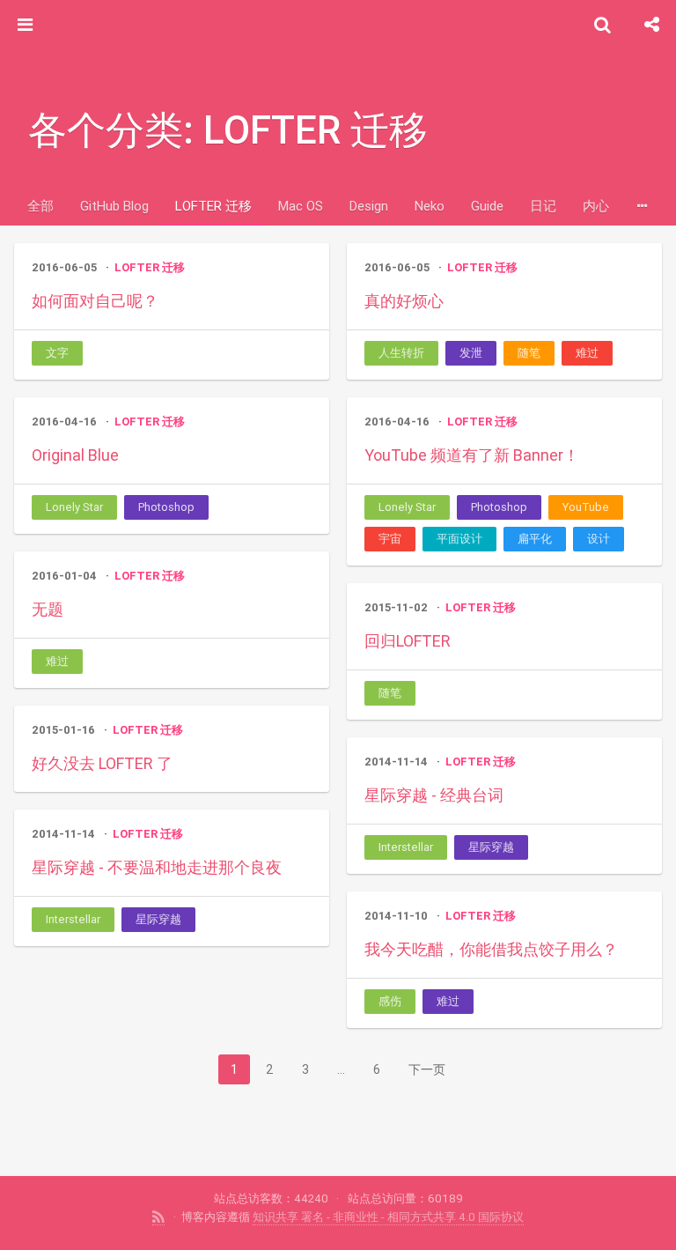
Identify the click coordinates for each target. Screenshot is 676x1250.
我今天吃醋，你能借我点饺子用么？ (491, 949)
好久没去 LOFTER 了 (102, 763)
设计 (598, 538)
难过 (587, 352)
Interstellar (405, 846)
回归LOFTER (407, 641)
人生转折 (401, 352)
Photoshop (166, 506)
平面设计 (459, 538)
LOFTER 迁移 (213, 205)
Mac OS (300, 205)
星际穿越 (491, 846)
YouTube (585, 506)
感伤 (389, 1001)
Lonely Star (74, 506)
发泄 (470, 352)
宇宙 (389, 538)
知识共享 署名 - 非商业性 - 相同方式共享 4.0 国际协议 (388, 1216)
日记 (543, 205)
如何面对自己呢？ (95, 301)
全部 (40, 205)
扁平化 (535, 538)
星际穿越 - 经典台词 (433, 795)
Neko (430, 205)
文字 (57, 352)
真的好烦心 (404, 301)
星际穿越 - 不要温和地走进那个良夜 (157, 867)
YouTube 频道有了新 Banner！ (471, 455)
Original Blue (75, 455)
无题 (47, 609)
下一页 (426, 1069)
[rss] (158, 1217)
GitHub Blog (114, 205)
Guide (487, 205)
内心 (596, 205)
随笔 (529, 352)
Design (368, 205)
